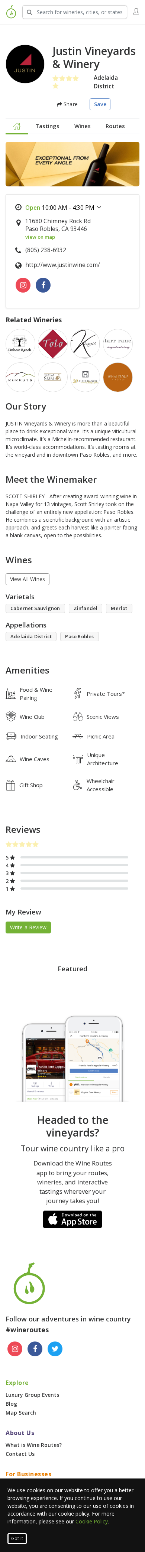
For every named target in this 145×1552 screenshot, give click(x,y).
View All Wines (27, 579)
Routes (115, 126)
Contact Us (20, 1453)
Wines (82, 126)
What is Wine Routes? (34, 1444)
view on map (40, 237)
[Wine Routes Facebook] (35, 1348)
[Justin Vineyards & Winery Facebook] (43, 285)
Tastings (47, 126)
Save (100, 104)
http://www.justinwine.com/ (62, 265)
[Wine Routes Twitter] (55, 1348)
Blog (11, 1403)
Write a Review (28, 927)
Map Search (21, 1412)
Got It (17, 1538)
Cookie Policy (91, 1521)
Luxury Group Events (32, 1394)
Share (70, 104)
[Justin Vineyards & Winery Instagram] (23, 285)
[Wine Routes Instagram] (14, 1348)
